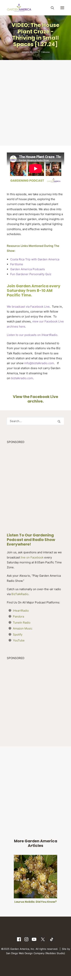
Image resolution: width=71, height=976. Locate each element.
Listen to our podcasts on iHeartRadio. (33, 335)
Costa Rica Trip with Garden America (34, 259)
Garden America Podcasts (27, 269)
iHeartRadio (21, 610)
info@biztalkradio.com (39, 363)
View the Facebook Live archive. (35, 399)
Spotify (17, 634)
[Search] (50, 7)
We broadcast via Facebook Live (28, 306)
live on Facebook (32, 557)
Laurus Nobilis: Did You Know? (35, 902)
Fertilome (16, 264)
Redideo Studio (55, 953)
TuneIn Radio (21, 622)
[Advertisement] (35, 102)
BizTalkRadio (19, 594)
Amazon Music (22, 628)
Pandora (18, 616)
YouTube (19, 640)
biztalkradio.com (22, 378)
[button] (62, 7)
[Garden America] (19, 7)
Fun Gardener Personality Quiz (30, 274)
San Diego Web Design (20, 953)
